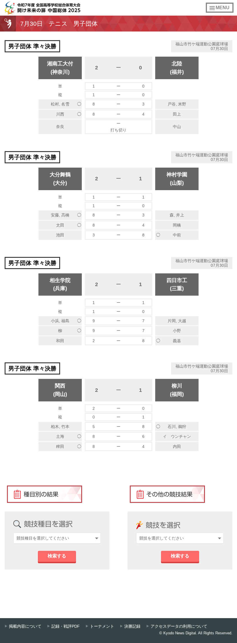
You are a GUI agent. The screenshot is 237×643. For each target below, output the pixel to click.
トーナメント (102, 626)
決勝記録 (132, 626)
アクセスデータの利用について (179, 626)
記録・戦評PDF (65, 626)
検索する (57, 555)
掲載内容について (25, 626)
